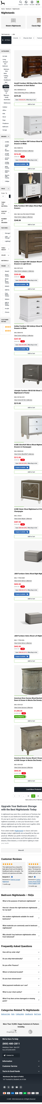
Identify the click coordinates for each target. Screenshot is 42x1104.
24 (38, 796)
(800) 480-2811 (11, 1043)
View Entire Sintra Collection (23, 581)
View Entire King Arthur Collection (24, 92)
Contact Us (10, 1055)
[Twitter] (8, 1087)
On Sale (5, 56)
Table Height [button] (3, 249)
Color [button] (3, 255)
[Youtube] (16, 1087)
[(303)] (5, 327)
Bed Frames (6, 83)
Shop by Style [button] (4, 212)
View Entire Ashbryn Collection (23, 335)
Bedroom (8, 9)
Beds (5, 73)
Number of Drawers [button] (4, 220)
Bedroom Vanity (6, 96)
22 (28, 796)
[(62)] (5, 331)
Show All (21, 850)
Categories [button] (5, 51)
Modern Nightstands (13, 26)
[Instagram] (20, 1087)
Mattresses (6, 103)
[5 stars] (5, 327)
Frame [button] (3, 266)
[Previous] (15, 796)
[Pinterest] (12, 1087)
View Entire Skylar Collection (23, 518)
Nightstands (19, 831)
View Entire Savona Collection (23, 707)
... (23, 796)
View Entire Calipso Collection (23, 217)
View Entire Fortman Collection (24, 151)
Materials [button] (4, 260)
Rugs (4, 120)
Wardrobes (6, 99)
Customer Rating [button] (4, 320)
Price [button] (3, 188)
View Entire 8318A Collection (23, 400)
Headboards (6, 80)
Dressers (6, 90)
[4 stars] (5, 331)
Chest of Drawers (6, 93)
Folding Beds (6, 76)
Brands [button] (3, 136)
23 (33, 796)
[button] (21, 3)
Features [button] (4, 228)
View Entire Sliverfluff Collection (24, 454)
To (6, 193)
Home (3, 9)
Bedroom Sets (6, 70)
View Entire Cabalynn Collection (24, 271)
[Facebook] (4, 1087)
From (3, 193)
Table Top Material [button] (4, 204)
